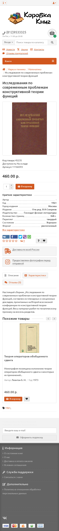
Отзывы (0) (15, 282)
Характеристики (37, 275)
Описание (13, 275)
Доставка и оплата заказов (18, 461)
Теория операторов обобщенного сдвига (26, 358)
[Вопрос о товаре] (38, 241)
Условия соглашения (15, 465)
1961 (7, 408)
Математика (34, 69)
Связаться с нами (13, 477)
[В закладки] (44, 241)
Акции (24, 49)
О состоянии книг (13, 453)
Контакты (39, 49)
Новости (10, 49)
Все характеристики (13, 230)
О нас (7, 457)
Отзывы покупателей (17, 53)
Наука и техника (16, 69)
